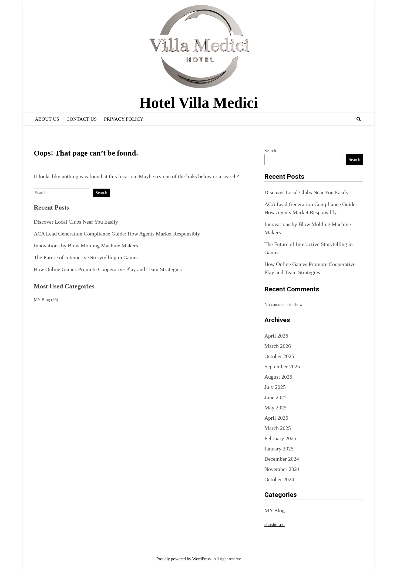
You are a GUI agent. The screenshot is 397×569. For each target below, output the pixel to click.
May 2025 (275, 407)
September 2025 (282, 366)
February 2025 (280, 438)
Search (270, 150)
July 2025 (275, 387)
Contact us (81, 119)
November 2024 (282, 469)
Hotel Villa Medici (198, 102)
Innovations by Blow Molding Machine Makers (86, 245)
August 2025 (278, 377)
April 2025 (276, 418)
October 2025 (279, 356)
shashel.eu (274, 524)
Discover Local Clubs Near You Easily (76, 222)
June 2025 (275, 397)
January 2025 (279, 449)
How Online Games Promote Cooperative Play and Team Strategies (108, 269)
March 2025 (277, 428)
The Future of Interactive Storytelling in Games (86, 257)
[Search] (358, 119)
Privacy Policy (123, 119)
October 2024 (279, 479)
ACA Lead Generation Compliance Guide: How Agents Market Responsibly (117, 234)
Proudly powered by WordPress (184, 559)
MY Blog (42, 299)
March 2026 (277, 346)
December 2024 (281, 459)
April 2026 (276, 336)
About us (47, 119)
